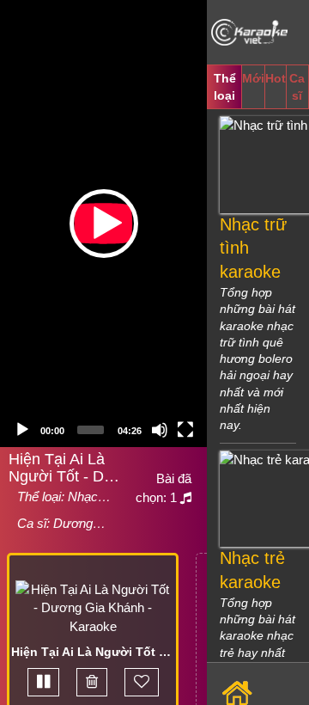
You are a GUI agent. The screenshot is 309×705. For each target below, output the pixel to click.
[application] (103, 223)
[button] (104, 223)
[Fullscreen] (185, 429)
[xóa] (92, 682)
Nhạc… (89, 496)
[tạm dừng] (43, 682)
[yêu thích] (141, 682)
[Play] (22, 429)
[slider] (90, 430)
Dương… (79, 523)
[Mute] (159, 429)
